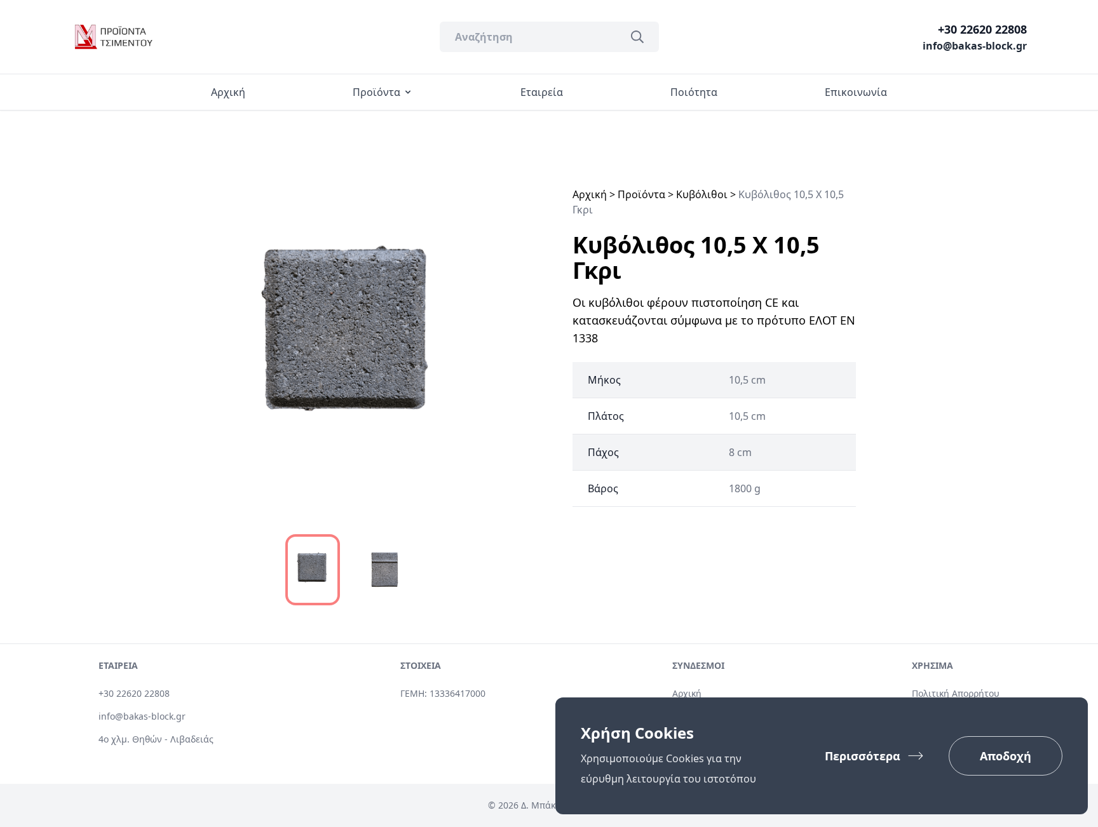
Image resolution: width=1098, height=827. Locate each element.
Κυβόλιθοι (702, 194)
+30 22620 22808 (982, 29)
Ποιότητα (693, 92)
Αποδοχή (1005, 755)
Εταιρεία (541, 92)
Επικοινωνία (856, 92)
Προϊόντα (376, 92)
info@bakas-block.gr (975, 46)
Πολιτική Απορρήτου (956, 693)
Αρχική (228, 92)
